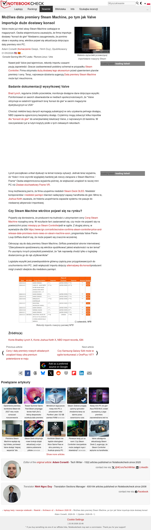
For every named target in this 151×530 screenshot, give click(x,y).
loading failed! (107, 63)
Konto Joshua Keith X (44, 339)
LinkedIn (143, 467)
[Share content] (21, 373)
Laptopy (18, 9)
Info (72, 9)
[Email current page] (89, 373)
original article (44, 462)
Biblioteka (60, 9)
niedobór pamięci (34, 195)
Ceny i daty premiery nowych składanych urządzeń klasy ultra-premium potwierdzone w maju (27, 354)
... (147, 9)
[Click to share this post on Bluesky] (43, 373)
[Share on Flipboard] (74, 373)
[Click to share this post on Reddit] (58, 373)
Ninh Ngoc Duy (43, 486)
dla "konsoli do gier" (18, 119)
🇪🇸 (19, 53)
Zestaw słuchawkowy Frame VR (33, 184)
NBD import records (67, 339)
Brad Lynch (14, 93)
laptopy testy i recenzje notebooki (18, 510)
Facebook (142, 491)
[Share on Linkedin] (81, 373)
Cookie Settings (75, 519)
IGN (81, 339)
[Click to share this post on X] (51, 373)
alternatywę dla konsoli (79, 265)
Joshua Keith (15, 198)
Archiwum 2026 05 (63, 510)
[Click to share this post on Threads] (35, 373)
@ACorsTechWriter (124, 467)
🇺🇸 (15, 53)
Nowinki (46, 9)
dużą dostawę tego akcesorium (53, 70)
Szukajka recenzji (88, 9)
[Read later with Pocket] (66, 373)
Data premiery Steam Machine (80, 74)
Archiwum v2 (48, 510)
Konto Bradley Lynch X (20, 339)
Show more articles (55, 454)
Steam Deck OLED (74, 191)
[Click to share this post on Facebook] (27, 373)
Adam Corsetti (60, 462)
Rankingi (32, 9)
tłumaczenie (24, 49)
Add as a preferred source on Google (58, 365)
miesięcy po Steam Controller (43, 225)
